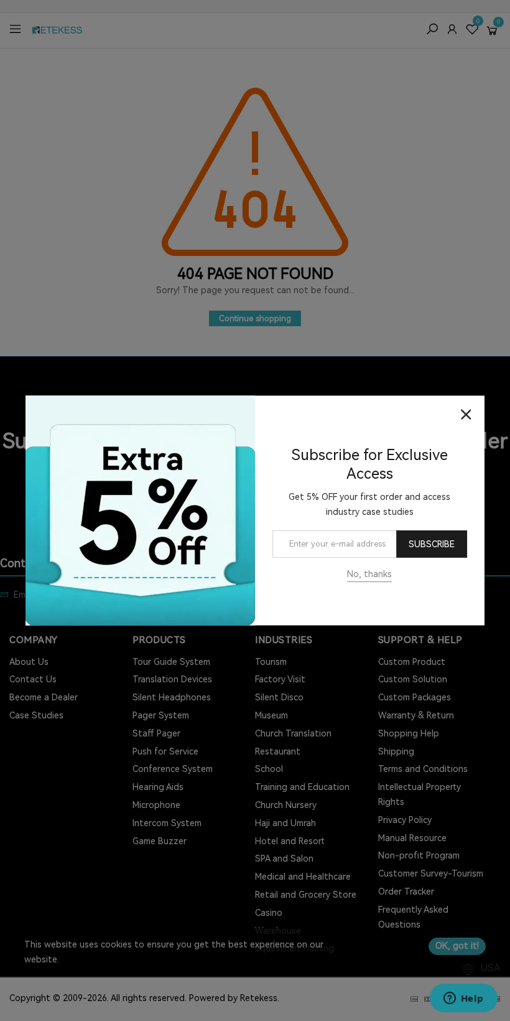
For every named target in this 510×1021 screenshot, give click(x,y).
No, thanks (369, 574)
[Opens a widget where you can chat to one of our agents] (463, 999)
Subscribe (432, 544)
